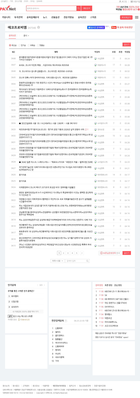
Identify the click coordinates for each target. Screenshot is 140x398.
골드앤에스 (59, 335)
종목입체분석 (33, 17)
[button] (58, 261)
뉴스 (45, 17)
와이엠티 (13, 296)
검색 (79, 8)
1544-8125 (25, 320)
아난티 (58, 354)
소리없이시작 (102, 123)
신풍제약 (58, 328)
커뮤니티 (6, 17)
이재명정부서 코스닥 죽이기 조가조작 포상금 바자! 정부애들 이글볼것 (47, 187)
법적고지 (72, 386)
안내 (111, 253)
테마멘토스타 (102, 175)
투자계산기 (126, 17)
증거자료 (22, 175)
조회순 (32, 45)
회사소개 (6, 386)
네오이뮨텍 (59, 357)
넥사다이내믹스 (61, 343)
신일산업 (13, 301)
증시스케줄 (18, 1)
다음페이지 (82, 253)
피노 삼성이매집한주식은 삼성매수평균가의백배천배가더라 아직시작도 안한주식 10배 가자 (55, 220)
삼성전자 (13, 307)
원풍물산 (58, 339)
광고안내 (36, 386)
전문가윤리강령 (100, 386)
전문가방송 (69, 17)
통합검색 (86, 8)
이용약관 (46, 386)
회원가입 (136, 1)
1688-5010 (13, 393)
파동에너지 (102, 65)
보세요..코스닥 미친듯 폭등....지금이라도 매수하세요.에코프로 (44, 65)
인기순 (23, 45)
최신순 (14, 45)
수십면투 (101, 58)
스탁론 (93, 17)
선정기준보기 (65, 320)
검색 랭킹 (99, 285)
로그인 (124, 1)
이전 (37, 285)
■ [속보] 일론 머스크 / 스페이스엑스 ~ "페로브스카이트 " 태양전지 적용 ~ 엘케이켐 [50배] (56, 162)
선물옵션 (55, 17)
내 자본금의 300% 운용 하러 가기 (26, 311)
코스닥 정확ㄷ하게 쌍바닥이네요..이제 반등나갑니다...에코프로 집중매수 (48, 77)
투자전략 (18, 17)
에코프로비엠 (22, 27)
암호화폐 (39, 1)
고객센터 (26, 386)
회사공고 (16, 386)
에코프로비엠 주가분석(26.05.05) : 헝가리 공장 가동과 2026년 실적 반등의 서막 (51, 129)
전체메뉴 (136, 17)
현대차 (58, 350)
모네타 (26, 1)
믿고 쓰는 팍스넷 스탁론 (20, 316)
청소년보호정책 (85, 386)
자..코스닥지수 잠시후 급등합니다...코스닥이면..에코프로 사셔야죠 (45, 71)
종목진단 (82, 17)
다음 (44, 285)
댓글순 (42, 45)
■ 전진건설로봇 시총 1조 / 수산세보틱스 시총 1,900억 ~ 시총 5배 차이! (48, 123)
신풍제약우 (59, 346)
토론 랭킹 (108, 285)
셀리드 (58, 332)
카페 (11, 1)
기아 (57, 361)
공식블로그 (4, 1)
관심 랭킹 (118, 285)
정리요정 (101, 129)
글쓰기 (126, 44)
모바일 (32, 1)
